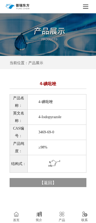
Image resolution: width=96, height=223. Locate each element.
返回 (48, 182)
